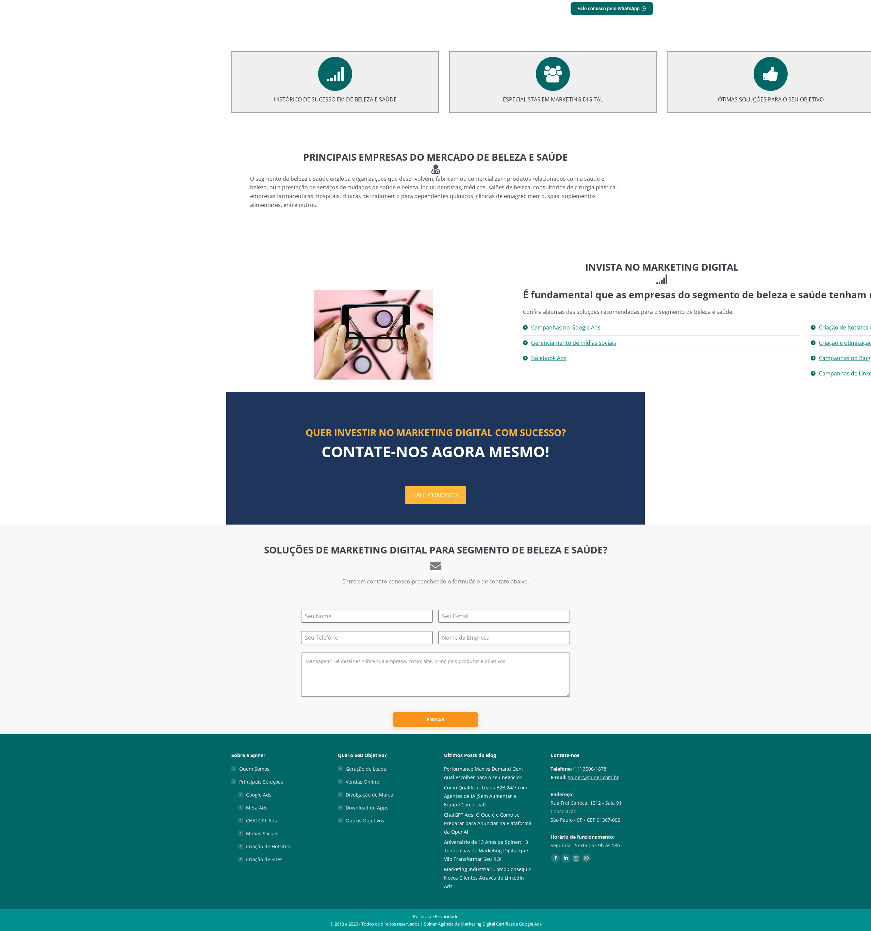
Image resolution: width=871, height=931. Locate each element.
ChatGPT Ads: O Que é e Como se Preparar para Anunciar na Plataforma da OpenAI (487, 823)
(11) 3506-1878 (589, 769)
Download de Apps (367, 807)
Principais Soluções (261, 781)
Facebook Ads (548, 358)
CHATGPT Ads (261, 820)
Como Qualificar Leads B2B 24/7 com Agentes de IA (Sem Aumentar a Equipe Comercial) (485, 796)
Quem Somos (254, 769)
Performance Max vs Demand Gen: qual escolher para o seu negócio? (483, 773)
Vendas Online (362, 781)
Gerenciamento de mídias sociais (573, 343)
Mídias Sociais (262, 833)
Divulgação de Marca (369, 794)
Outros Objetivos (365, 820)
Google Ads (259, 794)
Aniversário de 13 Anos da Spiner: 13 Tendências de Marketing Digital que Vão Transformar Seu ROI (486, 850)
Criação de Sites (264, 859)
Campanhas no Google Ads (566, 327)
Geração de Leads (366, 769)
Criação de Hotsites (268, 846)
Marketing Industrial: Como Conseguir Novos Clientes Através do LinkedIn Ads (487, 877)
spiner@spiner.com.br (593, 777)
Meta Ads (256, 807)
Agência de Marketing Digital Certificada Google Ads (490, 924)
